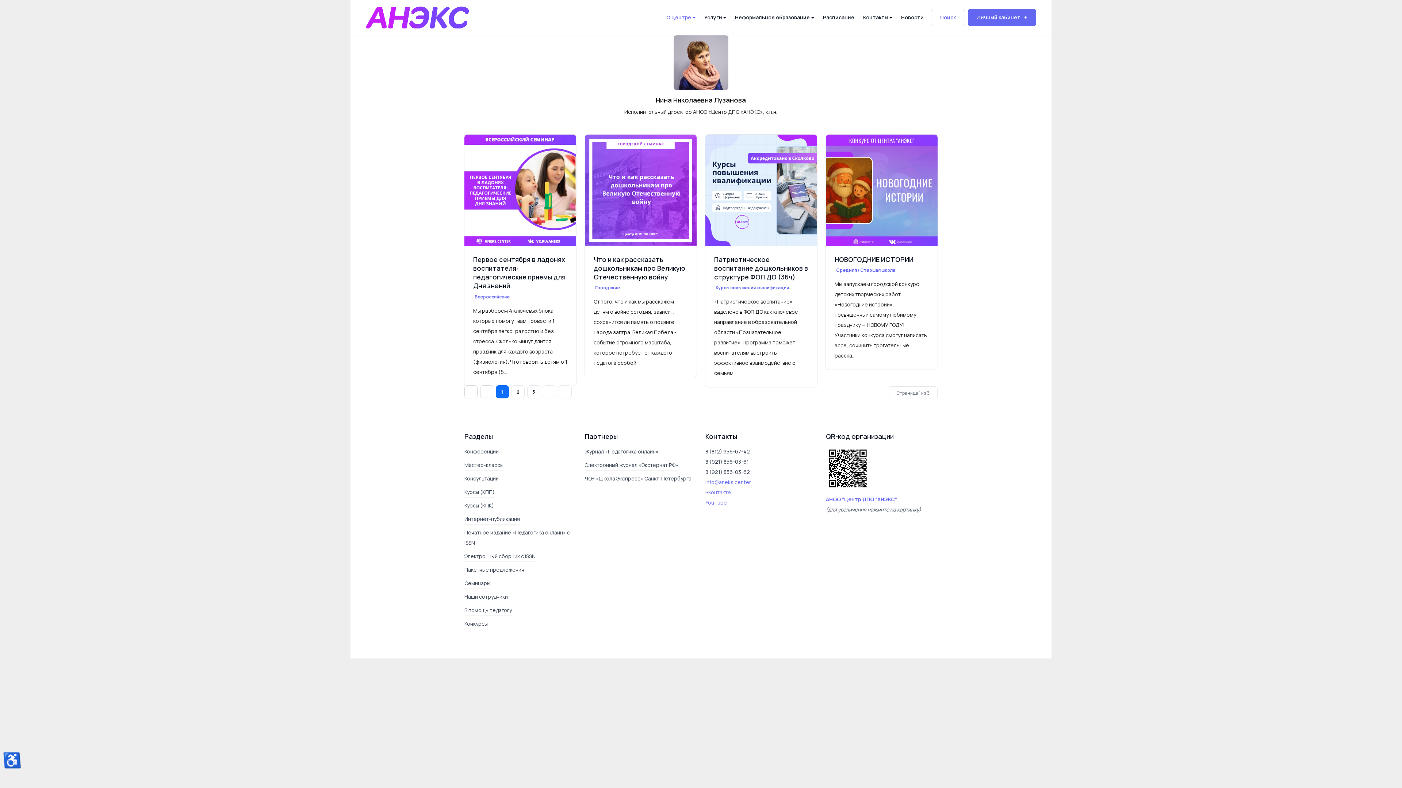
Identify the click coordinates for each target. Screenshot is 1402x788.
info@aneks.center (728, 502)
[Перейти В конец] (565, 412)
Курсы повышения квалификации (752, 288)
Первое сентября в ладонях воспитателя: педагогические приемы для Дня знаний (519, 272)
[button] (681, 17)
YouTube (716, 522)
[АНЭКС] (417, 17)
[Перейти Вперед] (549, 412)
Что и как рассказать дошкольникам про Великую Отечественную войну (639, 268)
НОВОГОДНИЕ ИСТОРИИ (874, 259)
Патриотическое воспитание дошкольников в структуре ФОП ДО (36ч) (761, 268)
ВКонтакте (718, 512)
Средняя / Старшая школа (865, 270)
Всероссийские (492, 297)
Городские (612, 288)
